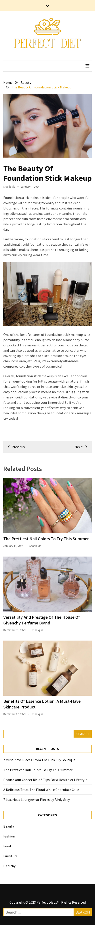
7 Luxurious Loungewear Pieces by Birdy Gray (36, 799)
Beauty (8, 826)
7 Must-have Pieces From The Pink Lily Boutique (39, 760)
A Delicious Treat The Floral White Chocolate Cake (41, 789)
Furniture (10, 856)
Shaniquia (9, 187)
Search (82, 734)
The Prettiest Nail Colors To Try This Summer (46, 538)
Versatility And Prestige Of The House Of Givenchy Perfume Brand (41, 620)
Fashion (9, 836)
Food (7, 846)
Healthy (9, 866)
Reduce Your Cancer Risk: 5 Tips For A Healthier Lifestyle (45, 779)
